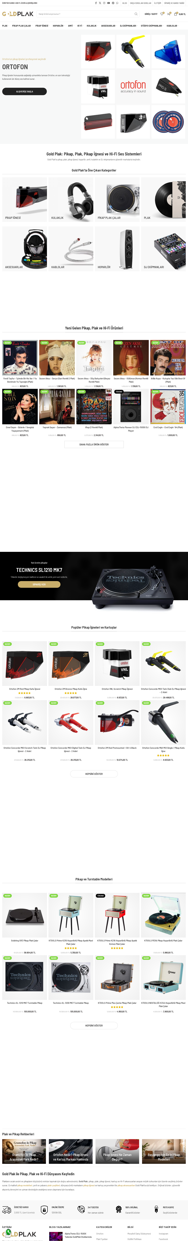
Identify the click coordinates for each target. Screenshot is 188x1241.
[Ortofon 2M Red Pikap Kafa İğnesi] (24, 663)
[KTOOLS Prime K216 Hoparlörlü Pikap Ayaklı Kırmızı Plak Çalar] (117, 915)
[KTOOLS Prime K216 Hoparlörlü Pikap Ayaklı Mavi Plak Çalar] (70, 915)
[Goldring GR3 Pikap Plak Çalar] (24, 915)
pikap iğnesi (89, 1185)
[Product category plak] (163, 199)
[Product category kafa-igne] (24, 199)
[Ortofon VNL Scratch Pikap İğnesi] (117, 663)
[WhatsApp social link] (117, 3)
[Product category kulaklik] (70, 199)
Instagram (163, 1233)
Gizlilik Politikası (134, 1239)
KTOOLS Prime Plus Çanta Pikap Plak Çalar (117, 1002)
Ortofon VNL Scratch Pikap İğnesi (117, 688)
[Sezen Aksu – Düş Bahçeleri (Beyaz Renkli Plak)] (94, 357)
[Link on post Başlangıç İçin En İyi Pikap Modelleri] (164, 1151)
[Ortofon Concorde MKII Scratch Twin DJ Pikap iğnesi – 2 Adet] (24, 722)
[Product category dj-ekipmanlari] (163, 248)
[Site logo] (17, 13)
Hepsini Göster (94, 773)
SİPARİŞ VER (39, 584)
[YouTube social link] (108, 3)
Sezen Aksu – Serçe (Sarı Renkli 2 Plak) (57, 378)
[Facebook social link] (96, 3)
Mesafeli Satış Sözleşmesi (139, 1233)
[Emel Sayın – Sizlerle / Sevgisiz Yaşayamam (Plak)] (20, 406)
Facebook (163, 1239)
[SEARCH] (136, 14)
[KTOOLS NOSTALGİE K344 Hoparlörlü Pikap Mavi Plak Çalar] (163, 977)
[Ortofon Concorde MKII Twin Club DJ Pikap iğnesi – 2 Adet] (163, 663)
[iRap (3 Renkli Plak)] (94, 406)
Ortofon (99, 1233)
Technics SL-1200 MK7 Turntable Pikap (71, 1002)
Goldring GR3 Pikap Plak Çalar (24, 940)
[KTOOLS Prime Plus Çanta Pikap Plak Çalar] (117, 977)
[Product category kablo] (70, 248)
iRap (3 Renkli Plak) (94, 427)
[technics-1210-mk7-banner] (133, 589)
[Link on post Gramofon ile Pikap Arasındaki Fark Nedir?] (24, 1151)
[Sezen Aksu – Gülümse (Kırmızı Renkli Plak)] (131, 357)
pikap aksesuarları (126, 1185)
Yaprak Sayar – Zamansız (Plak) (57, 427)
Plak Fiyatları (102, 1239)
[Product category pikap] (117, 199)
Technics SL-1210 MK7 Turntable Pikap (24, 1002)
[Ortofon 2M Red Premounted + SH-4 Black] (117, 722)
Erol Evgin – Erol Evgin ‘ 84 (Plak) (168, 427)
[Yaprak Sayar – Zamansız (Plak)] (57, 406)
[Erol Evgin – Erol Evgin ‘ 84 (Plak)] (168, 406)
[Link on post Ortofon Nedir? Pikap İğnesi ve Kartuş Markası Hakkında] (71, 1151)
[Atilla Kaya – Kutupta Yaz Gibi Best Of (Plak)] (168, 357)
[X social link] (100, 3)
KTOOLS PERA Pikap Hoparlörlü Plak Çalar (163, 940)
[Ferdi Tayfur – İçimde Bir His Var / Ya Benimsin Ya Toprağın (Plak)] (20, 357)
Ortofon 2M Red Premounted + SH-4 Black (117, 747)
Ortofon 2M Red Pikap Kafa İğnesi (24, 688)
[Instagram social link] (104, 3)
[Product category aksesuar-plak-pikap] (24, 248)
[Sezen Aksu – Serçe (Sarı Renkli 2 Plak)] (57, 357)
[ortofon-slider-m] (133, 87)
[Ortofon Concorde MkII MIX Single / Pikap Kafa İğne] (163, 722)
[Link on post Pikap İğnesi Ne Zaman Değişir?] (117, 1151)
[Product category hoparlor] (117, 248)
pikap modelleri (25, 1185)
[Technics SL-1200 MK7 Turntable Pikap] (70, 977)
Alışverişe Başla (24, 91)
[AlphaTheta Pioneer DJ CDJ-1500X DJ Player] (131, 406)
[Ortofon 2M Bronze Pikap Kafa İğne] (70, 663)
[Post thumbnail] (56, 1236)
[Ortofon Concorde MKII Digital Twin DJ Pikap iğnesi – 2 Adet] (70, 722)
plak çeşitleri (54, 1185)
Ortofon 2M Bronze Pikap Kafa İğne (71, 688)
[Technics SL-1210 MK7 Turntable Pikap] (24, 977)
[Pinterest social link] (113, 3)
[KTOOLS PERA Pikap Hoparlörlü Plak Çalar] (163, 915)
